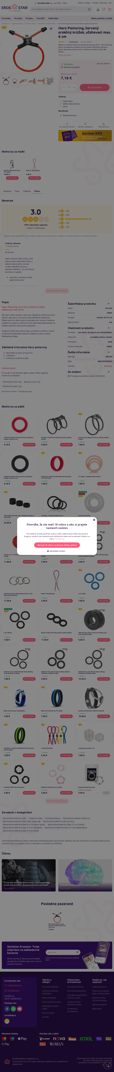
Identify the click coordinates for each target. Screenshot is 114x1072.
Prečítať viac (60, 539)
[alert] (57, 536)
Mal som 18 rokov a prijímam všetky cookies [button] (57, 545)
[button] (57, 551)
